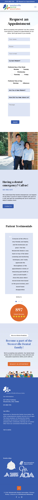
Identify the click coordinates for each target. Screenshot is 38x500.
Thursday (17, 74)
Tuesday (26, 69)
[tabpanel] (19, 265)
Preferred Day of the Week (16, 67)
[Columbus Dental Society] (11, 469)
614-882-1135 (10, 1)
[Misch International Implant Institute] (27, 465)
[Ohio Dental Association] (23, 471)
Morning (15, 83)
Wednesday (21, 72)
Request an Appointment (27, 1)
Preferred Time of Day (15, 81)
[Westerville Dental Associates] (18, 7)
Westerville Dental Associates (18, 492)
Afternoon (26, 83)
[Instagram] (22, 497)
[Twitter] (19, 497)
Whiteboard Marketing (25, 494)
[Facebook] (16, 497)
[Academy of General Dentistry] (11, 476)
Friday (26, 74)
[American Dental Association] (27, 476)
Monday (16, 69)
